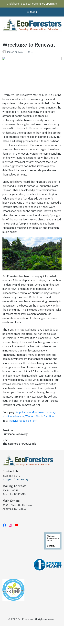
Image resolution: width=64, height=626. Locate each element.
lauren (11, 51)
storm (33, 420)
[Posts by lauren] (4, 51)
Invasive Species (19, 420)
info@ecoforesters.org (15, 479)
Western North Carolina (39, 416)
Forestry (50, 412)
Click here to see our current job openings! (32, 3)
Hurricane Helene (13, 416)
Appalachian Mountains (30, 412)
